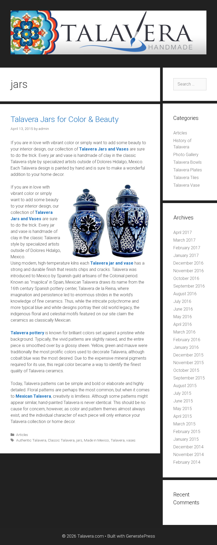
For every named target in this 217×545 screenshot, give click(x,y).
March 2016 (184, 332)
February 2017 (186, 247)
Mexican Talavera (33, 396)
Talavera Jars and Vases (104, 149)
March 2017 (184, 240)
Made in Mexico (96, 440)
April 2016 (182, 324)
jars (79, 440)
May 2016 (182, 316)
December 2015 (188, 355)
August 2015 (185, 385)
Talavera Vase (186, 185)
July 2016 (182, 301)
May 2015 (182, 408)
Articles (22, 435)
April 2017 (182, 232)
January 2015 (186, 439)
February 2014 (186, 462)
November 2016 (188, 270)
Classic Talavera (61, 440)
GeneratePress (140, 536)
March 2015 (184, 423)
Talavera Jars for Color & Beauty (65, 119)
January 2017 (186, 255)
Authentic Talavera (31, 440)
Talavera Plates (187, 169)
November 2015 (188, 362)
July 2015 (182, 393)
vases (130, 440)
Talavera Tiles (186, 177)
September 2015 (189, 377)
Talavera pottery (27, 332)
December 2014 (188, 446)
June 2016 (183, 309)
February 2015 (186, 431)
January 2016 (186, 347)
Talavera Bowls (187, 162)
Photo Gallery (185, 154)
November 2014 (188, 454)
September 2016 (189, 286)
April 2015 (182, 416)
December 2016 (188, 263)
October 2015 (186, 370)
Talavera (118, 440)
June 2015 (183, 400)
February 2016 (186, 339)
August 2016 (185, 293)
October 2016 (186, 278)
